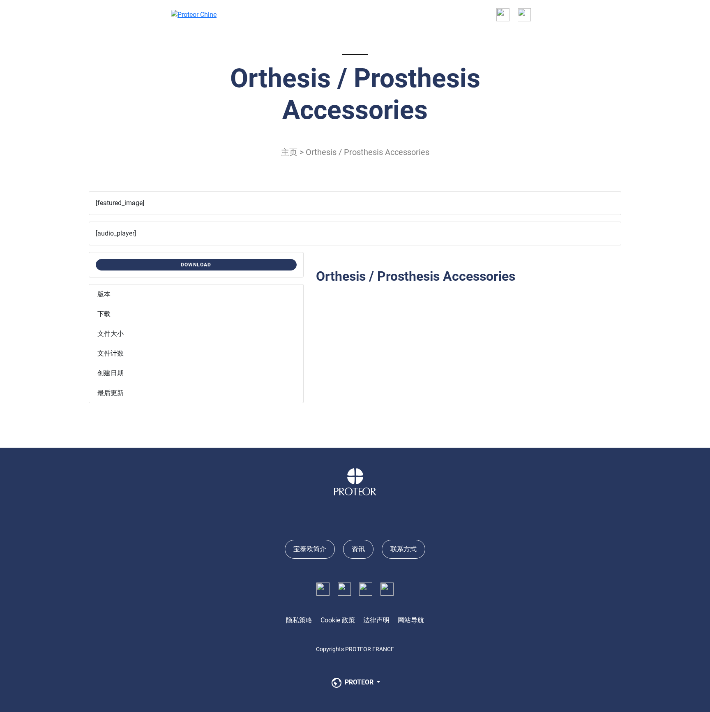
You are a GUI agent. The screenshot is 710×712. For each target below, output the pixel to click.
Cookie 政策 (337, 620)
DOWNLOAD (196, 265)
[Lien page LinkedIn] (344, 588)
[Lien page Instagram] (365, 588)
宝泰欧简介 (309, 549)
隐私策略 (299, 620)
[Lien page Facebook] (323, 588)
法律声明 (376, 620)
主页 (289, 152)
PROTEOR (359, 682)
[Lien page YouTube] (387, 588)
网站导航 (411, 620)
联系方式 (403, 549)
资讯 (358, 549)
